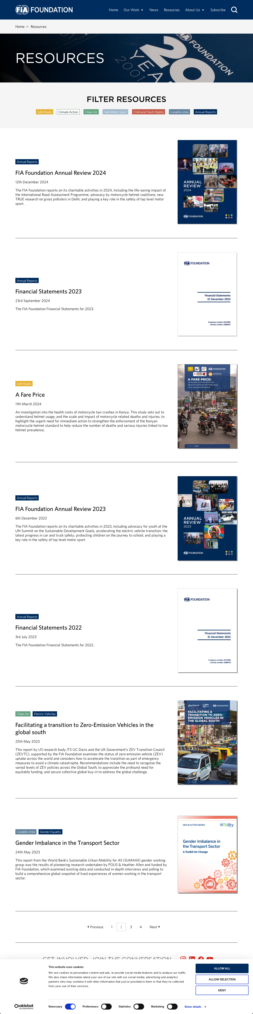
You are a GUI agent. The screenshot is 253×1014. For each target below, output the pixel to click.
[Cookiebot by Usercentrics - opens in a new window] (24, 1007)
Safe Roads (44, 112)
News (153, 10)
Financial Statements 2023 (126, 301)
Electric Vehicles (45, 714)
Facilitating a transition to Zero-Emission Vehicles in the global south (126, 749)
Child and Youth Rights (149, 112)
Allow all (222, 968)
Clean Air (91, 112)
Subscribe (218, 10)
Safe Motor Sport (115, 112)
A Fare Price (126, 413)
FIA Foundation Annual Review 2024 (126, 189)
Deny (222, 990)
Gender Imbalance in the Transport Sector (126, 854)
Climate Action (68, 112)
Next (153, 927)
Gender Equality (50, 831)
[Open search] (234, 10)
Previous (96, 927)
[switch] (106, 1007)
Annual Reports (205, 112)
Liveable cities (179, 112)
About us (192, 10)
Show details (192, 1006)
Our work (131, 10)
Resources (172, 10)
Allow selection (222, 979)
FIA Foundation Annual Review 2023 (126, 525)
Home (113, 10)
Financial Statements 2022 (126, 637)
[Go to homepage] (44, 10)
